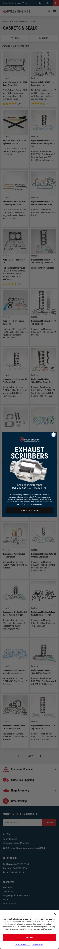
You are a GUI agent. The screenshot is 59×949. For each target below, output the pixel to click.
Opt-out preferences (23, 945)
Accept (29, 937)
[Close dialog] (53, 435)
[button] (54, 913)
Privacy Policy (37, 945)
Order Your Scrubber (29, 510)
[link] (30, 463)
